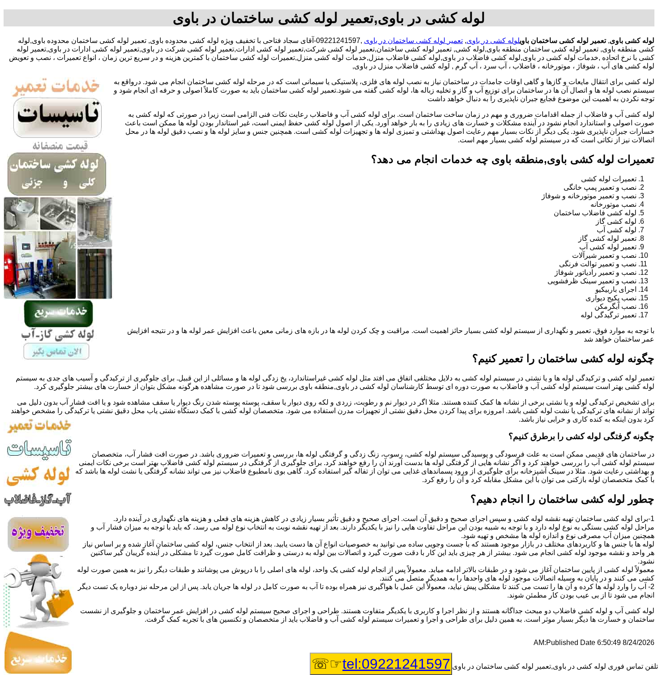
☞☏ (381, 664)
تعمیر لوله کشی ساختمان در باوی (413, 40)
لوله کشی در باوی (493, 40)
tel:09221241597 (396, 664)
